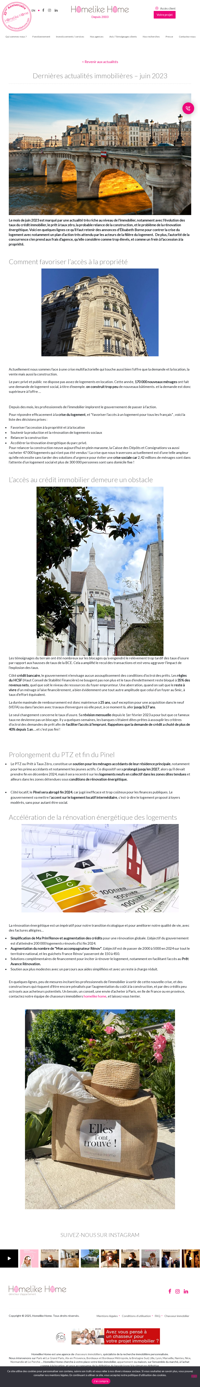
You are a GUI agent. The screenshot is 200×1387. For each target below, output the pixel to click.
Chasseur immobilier (176, 1316)
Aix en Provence (75, 1358)
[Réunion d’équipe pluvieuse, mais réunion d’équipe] (171, 1258)
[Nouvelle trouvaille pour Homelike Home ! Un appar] (70, 1258)
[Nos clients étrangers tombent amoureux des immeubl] (110, 1258)
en (33, 10)
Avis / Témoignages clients (123, 36)
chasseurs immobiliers (88, 1354)
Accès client (168, 8)
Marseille (168, 1358)
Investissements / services (70, 36)
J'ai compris (101, 1381)
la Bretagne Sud (139, 1358)
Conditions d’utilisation (136, 1316)
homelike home (95, 996)
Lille (152, 1358)
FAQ (157, 1316)
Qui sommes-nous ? (16, 36)
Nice (187, 1358)
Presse (169, 36)
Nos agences (97, 36)
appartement (125, 1361)
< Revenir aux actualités (100, 62)
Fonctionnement (41, 36)
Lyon (159, 1358)
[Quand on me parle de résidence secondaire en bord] (29, 1258)
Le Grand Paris (55, 1358)
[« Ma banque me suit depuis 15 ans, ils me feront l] (49, 1258)
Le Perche (34, 1361)
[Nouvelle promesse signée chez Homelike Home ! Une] (90, 1258)
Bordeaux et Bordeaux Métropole (107, 1358)
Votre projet (165, 14)
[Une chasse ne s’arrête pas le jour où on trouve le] (130, 1258)
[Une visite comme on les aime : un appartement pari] (191, 1258)
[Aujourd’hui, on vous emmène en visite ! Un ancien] (9, 1258)
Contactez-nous (187, 36)
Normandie (17, 1361)
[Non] (194, 1376)
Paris (39, 1358)
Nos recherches (151, 36)
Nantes (179, 1358)
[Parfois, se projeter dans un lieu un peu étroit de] (150, 1258)
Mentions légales (107, 1316)
